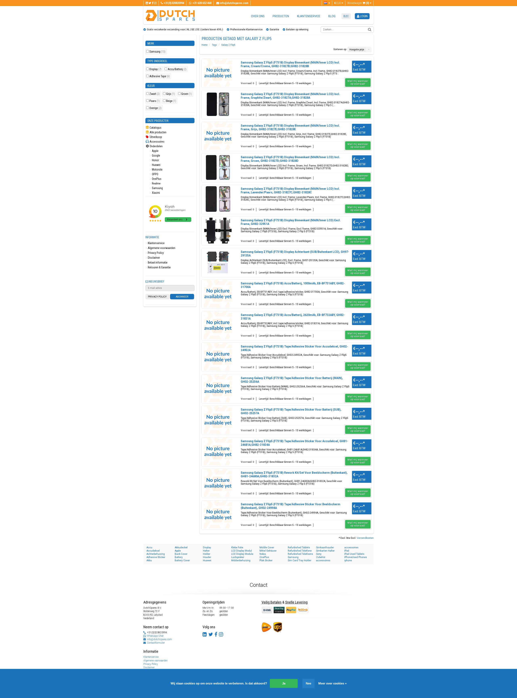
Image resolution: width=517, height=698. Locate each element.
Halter (206, 550)
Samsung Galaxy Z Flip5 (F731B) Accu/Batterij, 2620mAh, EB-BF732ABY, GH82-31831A (293, 316)
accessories (351, 547)
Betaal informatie (157, 262)
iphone (348, 560)
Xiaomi (155, 192)
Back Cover (181, 554)
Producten (281, 16)
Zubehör (320, 557)
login (363, 16)
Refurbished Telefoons (300, 554)
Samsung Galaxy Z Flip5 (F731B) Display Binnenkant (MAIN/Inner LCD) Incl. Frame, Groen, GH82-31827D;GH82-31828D (290, 159)
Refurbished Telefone (300, 550)
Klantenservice (308, 16)
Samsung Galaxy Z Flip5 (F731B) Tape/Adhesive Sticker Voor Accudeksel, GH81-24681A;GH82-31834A (294, 443)
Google (155, 155)
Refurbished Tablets (299, 547)
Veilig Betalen (272, 602)
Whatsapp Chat (155, 635)
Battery (179, 557)
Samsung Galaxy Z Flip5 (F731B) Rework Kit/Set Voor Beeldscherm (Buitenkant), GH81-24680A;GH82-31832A (294, 474)
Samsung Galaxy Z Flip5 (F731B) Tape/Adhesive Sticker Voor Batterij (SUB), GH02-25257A (291, 411)
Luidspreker (237, 557)
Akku (149, 560)
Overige (155, 108)
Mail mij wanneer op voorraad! (358, 82)
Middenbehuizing (240, 560)
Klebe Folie (237, 547)
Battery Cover (182, 560)
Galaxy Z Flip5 (228, 44)
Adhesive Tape (159, 76)
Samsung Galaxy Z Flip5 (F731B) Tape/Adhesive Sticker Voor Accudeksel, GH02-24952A (294, 348)
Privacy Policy (155, 252)
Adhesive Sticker (155, 557)
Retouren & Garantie (159, 267)
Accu (149, 547)
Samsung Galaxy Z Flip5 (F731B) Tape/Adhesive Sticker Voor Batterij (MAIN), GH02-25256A (292, 379)
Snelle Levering (296, 602)
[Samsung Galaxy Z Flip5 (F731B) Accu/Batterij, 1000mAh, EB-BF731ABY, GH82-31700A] (218, 294)
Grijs (170, 93)
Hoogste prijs (356, 49)
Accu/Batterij (177, 69)
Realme (156, 183)
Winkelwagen (358, 3)
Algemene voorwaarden (161, 248)
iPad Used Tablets (354, 554)
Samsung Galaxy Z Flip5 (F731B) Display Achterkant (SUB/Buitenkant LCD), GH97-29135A (295, 253)
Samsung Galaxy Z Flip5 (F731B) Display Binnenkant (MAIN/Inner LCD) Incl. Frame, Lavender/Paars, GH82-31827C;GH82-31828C (290, 190)
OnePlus (156, 178)
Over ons (258, 16)
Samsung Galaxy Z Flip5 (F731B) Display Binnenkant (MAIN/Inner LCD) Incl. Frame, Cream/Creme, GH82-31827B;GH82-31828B (290, 64)
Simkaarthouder (325, 547)
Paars (154, 101)
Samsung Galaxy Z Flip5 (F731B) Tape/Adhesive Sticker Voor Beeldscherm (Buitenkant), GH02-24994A (290, 506)
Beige (171, 101)
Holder (206, 554)
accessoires (323, 560)
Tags (214, 44)
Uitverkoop (155, 137)
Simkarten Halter (325, 550)
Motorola (156, 169)
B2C (346, 16)
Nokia (263, 554)
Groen (186, 93)
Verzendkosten (365, 538)
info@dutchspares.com (159, 639)
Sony (319, 554)
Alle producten (157, 132)
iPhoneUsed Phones (355, 557)
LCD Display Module (242, 554)
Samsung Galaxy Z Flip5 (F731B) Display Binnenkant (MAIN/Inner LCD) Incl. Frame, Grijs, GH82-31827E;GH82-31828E (290, 127)
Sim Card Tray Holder (299, 560)
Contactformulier (156, 642)
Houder (207, 557)
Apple (155, 151)
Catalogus (155, 127)
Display (155, 69)
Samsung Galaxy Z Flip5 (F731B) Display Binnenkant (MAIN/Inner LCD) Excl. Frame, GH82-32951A (290, 222)
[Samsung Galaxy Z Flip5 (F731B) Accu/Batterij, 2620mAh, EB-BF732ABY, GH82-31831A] (218, 325)
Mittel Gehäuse (268, 550)
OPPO (154, 174)
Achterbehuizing (155, 554)
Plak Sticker (266, 560)
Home (204, 44)
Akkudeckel (181, 547)
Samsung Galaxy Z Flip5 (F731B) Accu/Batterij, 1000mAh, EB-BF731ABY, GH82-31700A (293, 285)
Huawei (155, 164)
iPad (346, 550)
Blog (331, 16)
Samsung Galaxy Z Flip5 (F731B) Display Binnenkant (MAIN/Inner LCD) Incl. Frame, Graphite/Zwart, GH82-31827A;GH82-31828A (290, 95)
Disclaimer (153, 257)
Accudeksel (153, 550)
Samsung (157, 51)
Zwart (154, 93)
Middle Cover (267, 547)
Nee (308, 683)
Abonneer (182, 296)
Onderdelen (156, 146)
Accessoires (156, 141)
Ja (283, 683)
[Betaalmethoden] (279, 609)
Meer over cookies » (332, 683)
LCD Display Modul (241, 550)
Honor (155, 160)
